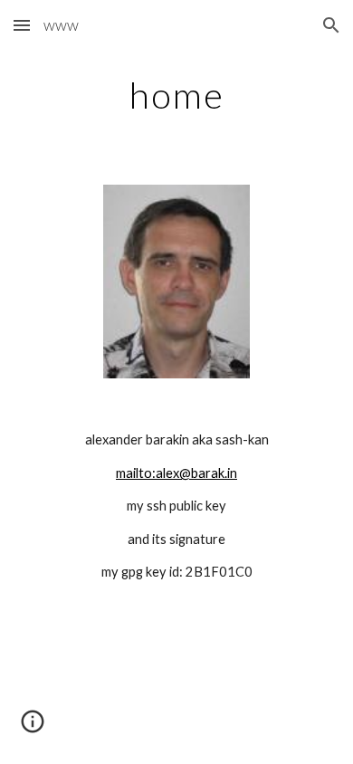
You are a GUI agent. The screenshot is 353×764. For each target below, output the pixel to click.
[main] (176, 95)
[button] (21, 25)
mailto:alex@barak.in (176, 473)
